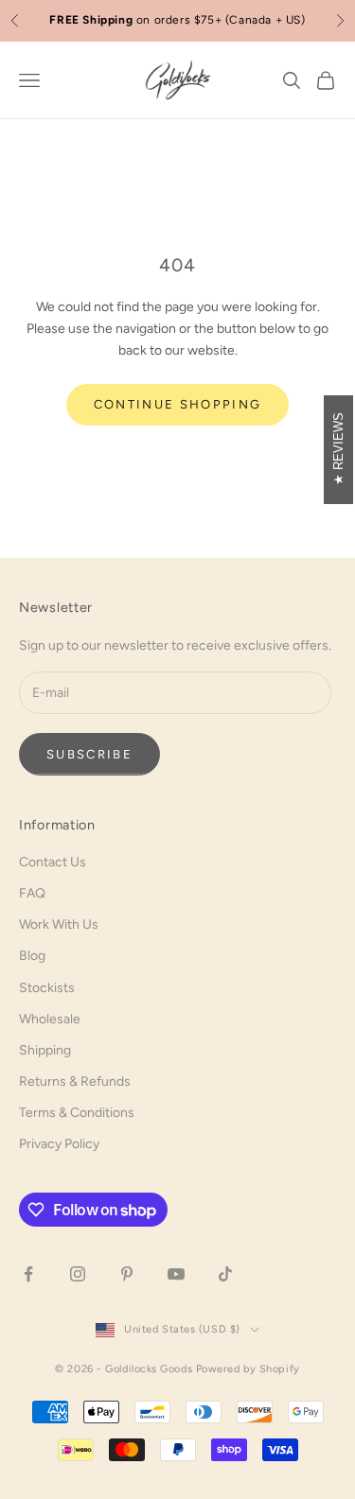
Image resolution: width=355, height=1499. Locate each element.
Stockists (47, 988)
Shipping (45, 1050)
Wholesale (49, 1019)
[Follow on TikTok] (225, 1273)
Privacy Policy (59, 1144)
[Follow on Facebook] (28, 1273)
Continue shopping (178, 404)
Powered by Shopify (248, 1369)
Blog (32, 956)
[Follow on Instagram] (77, 1273)
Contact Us (52, 862)
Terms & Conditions (76, 1113)
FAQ (32, 893)
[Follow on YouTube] (176, 1273)
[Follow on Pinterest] (126, 1273)
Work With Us (58, 924)
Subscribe (89, 754)
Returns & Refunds (75, 1081)
